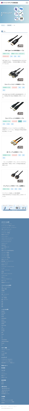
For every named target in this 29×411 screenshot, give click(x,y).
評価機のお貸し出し (4, 391)
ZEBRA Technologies (4, 341)
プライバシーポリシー (13, 406)
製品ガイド (3, 375)
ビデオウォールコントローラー (6, 239)
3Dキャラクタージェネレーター (6, 273)
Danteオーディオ (4, 264)
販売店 (2, 383)
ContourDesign (4, 339)
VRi (2, 337)
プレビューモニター (4, 262)
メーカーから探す (5, 309)
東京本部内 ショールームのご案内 (7, 400)
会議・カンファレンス (5, 294)
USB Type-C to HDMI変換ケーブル (14, 50)
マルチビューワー (4, 243)
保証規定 (2, 354)
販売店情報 (3, 380)
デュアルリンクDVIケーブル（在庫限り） (14, 186)
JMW (2, 332)
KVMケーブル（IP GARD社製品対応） (7, 250)
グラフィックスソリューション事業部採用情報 (7, 402)
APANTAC (3, 311)
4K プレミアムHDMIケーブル (14, 152)
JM (1, 344)
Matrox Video (3, 325)
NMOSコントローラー (5, 234)
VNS (2, 327)
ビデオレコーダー (4, 275)
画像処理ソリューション (5, 282)
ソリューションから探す (6, 285)
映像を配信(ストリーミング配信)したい (8, 362)
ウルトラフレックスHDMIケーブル (14, 118)
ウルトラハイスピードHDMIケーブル (15, 84)
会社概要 (3, 396)
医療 (2, 306)
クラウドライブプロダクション (6, 278)
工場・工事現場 (4, 297)
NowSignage (3, 321)
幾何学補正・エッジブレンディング (7, 261)
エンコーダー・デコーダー (5, 230)
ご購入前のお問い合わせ (5, 388)
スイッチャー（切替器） (5, 255)
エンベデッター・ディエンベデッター (7, 266)
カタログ (2, 351)
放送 (2, 301)
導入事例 (3, 368)
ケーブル (2, 268)
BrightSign (3, 313)
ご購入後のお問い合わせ (5, 390)
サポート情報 (4, 347)
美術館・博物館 (4, 288)
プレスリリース (4, 373)
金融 (2, 303)
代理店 (2, 381)
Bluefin (2, 314)
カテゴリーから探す (5, 222)
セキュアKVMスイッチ (5, 246)
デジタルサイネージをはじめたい (7, 359)
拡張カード (3, 277)
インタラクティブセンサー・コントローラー (8, 227)
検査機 (2, 271)
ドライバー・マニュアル (5, 349)
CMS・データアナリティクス (6, 229)
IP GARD (3, 330)
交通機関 (2, 290)
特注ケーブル (3, 280)
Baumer (2, 343)
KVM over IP (3, 245)
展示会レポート (4, 365)
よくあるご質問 (4, 353)
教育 (2, 304)
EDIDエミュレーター (5, 259)
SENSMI (2, 323)
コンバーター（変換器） (5, 252)
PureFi (2, 334)
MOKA (2, 316)
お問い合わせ (4, 386)
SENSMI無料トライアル (5, 393)
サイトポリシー (4, 406)
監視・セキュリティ (4, 299)
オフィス (2, 292)
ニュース (3, 370)
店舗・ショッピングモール (5, 287)
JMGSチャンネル (4, 377)
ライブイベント (4, 295)
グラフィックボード (4, 236)
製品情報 (9, 25)
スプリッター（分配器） (5, 254)
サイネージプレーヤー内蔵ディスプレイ (8, 225)
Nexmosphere (3, 318)
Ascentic (2, 320)
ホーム (3, 25)
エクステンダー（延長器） (5, 232)
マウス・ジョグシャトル (5, 270)
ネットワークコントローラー (6, 241)
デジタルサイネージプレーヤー (6, 223)
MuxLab (2, 328)
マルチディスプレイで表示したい (7, 360)
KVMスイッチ (3, 248)
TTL (2, 336)
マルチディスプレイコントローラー (7, 238)
